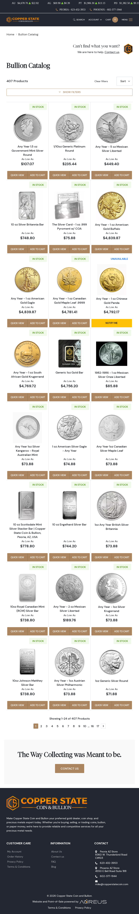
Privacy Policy (15, 861)
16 (92, 726)
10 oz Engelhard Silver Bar (69, 524)
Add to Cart (37, 175)
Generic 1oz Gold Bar (69, 372)
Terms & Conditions (18, 866)
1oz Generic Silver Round (111, 681)
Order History (15, 856)
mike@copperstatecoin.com (111, 884)
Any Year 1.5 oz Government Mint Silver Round (27, 151)
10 (84, 726)
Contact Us (70, 768)
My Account (14, 851)
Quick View (17, 175)
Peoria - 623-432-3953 (72, 9)
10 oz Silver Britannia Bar (27, 224)
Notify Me (112, 323)
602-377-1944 (108, 876)
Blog (53, 866)
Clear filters (101, 81)
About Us (56, 851)
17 (98, 726)
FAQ (53, 861)
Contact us (112, 52)
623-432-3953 (108, 863)
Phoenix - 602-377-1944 (108, 9)
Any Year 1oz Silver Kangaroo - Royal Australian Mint (27, 451)
